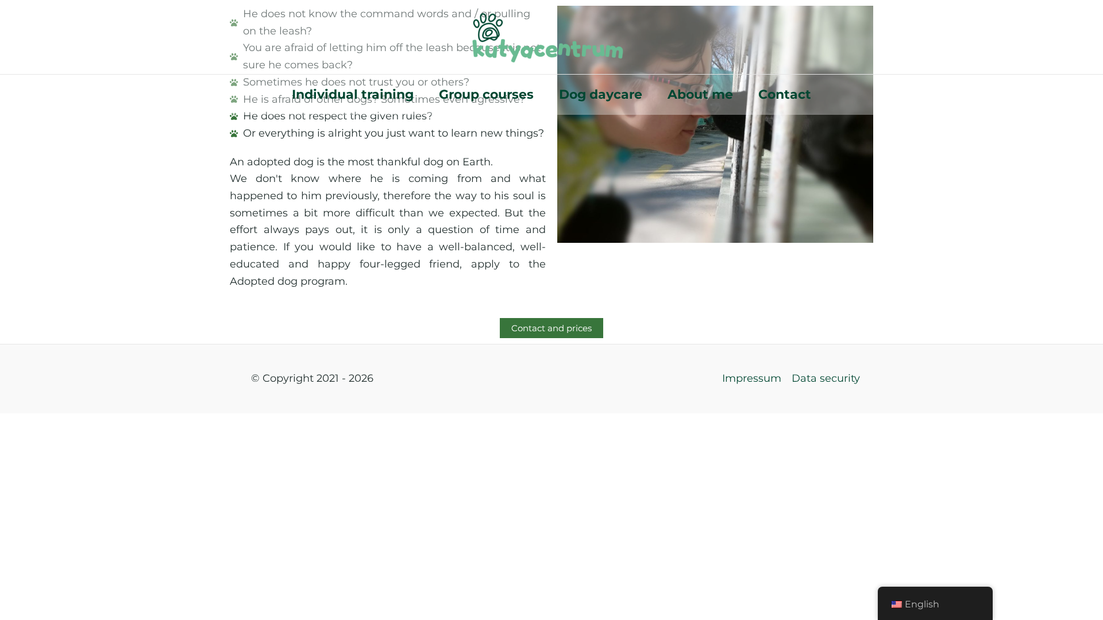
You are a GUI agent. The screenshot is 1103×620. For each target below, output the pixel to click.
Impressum (751, 378)
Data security (826, 378)
